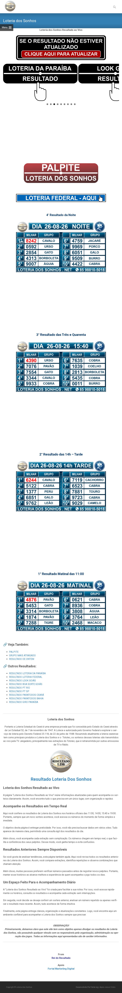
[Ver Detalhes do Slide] (40, 82)
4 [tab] (57, 104)
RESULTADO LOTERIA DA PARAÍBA (27, 673)
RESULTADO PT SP (19, 691)
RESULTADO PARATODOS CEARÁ (26, 694)
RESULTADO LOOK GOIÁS (22, 680)
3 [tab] (54, 104)
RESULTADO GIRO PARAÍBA (23, 702)
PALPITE (13, 651)
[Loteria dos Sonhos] (7, 6)
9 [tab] (75, 104)
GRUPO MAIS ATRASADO (22, 655)
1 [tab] (47, 104)
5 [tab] (61, 104)
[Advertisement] (61, 135)
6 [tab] (64, 104)
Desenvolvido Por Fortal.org (87, 987)
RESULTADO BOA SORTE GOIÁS (25, 684)
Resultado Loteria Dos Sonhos (61, 779)
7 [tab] (68, 104)
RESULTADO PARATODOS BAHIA (26, 698)
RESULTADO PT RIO (19, 687)
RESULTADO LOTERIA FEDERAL (25, 677)
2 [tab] (51, 104)
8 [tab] (71, 104)
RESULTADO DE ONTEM (21, 659)
